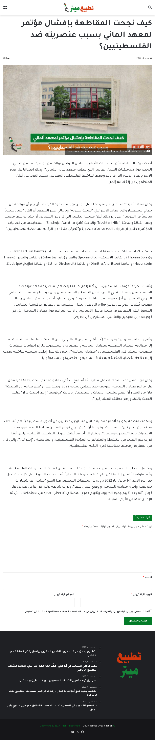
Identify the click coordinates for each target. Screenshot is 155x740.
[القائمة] (5, 9)
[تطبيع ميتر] (77, 7)
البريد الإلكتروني (141, 594)
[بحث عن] (150, 9)
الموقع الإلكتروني (64, 594)
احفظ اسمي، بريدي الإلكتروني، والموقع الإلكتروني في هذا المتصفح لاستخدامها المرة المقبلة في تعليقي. (86, 612)
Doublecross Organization (98, 726)
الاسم (147, 577)
